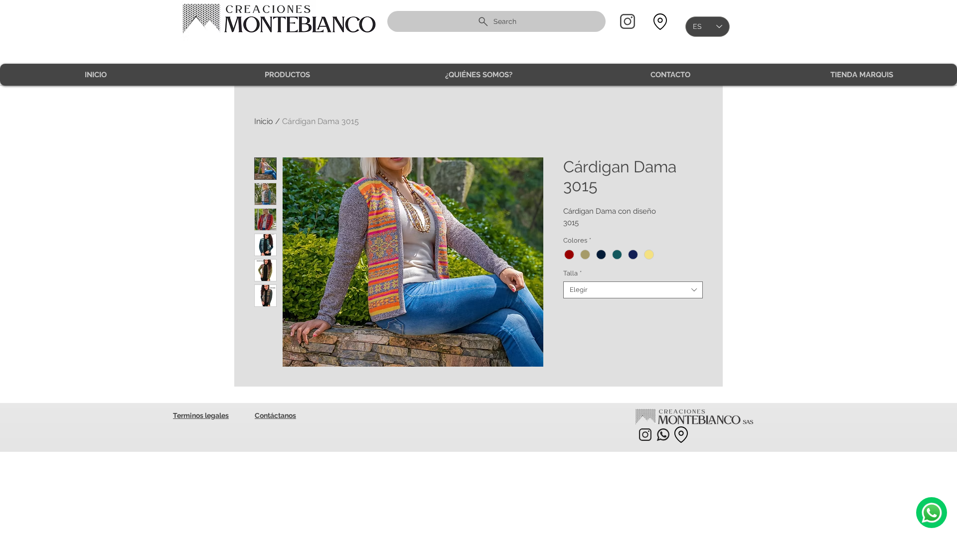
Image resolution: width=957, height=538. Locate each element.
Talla (572, 273)
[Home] (627, 21)
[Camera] (931, 512)
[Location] (660, 21)
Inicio (263, 121)
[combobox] (633, 289)
